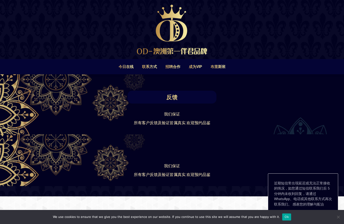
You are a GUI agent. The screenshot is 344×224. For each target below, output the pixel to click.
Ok (287, 217)
